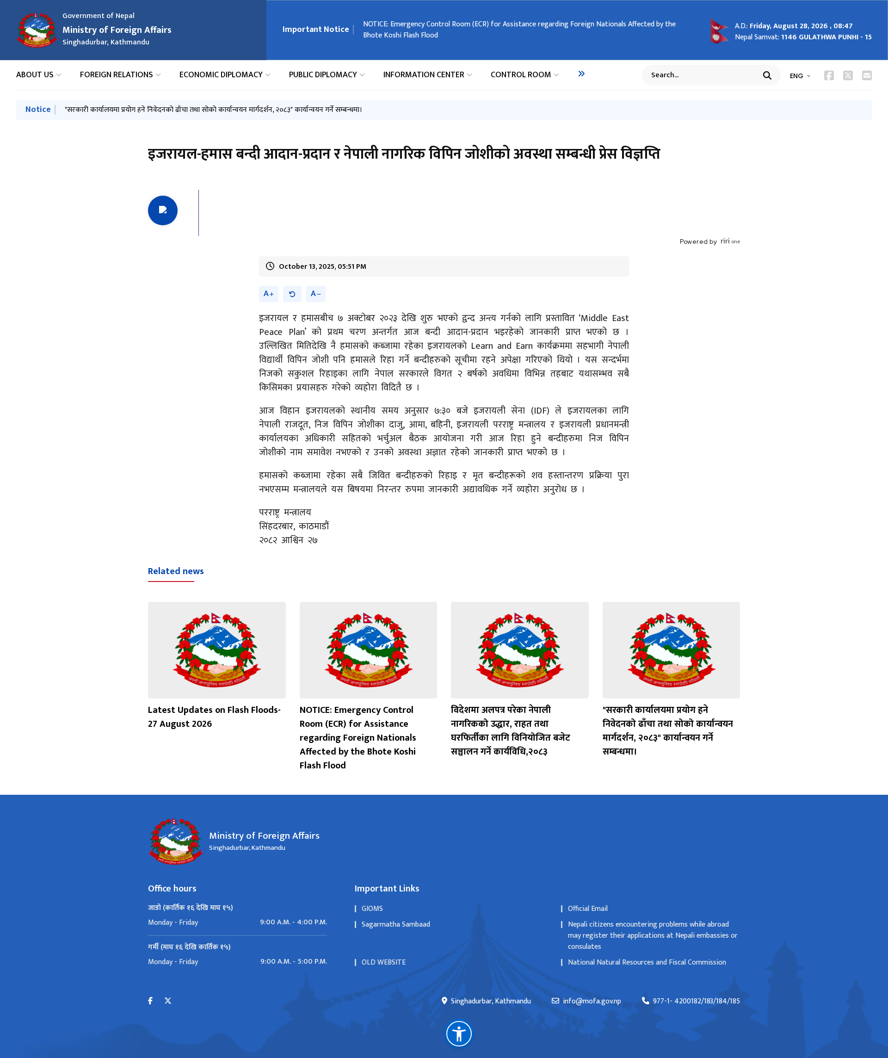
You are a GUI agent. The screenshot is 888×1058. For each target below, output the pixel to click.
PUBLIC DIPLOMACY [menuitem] (323, 75)
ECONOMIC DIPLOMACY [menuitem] (221, 75)
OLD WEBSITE (384, 962)
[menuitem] (581, 73)
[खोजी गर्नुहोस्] (767, 75)
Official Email (588, 909)
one (730, 241)
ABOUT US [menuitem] (35, 75)
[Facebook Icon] (829, 75)
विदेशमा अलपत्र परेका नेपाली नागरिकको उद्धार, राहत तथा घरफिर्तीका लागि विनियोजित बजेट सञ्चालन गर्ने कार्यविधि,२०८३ (523, 24)
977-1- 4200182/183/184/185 (696, 1001)
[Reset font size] (292, 294)
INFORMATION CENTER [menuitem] (423, 75)
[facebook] (150, 1001)
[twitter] (168, 1001)
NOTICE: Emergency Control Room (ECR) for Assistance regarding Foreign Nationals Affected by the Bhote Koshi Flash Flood (358, 737)
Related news (176, 571)
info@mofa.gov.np (592, 1001)
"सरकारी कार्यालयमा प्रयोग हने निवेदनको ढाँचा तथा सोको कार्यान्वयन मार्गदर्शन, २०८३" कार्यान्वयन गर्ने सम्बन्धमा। (213, 110)
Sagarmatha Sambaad (396, 924)
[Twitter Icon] (848, 75)
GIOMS (372, 909)
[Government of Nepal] (37, 30)
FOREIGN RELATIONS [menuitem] (116, 75)
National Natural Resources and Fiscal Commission (647, 962)
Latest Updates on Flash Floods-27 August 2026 (214, 717)
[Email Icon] (867, 75)
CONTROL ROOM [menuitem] (521, 75)
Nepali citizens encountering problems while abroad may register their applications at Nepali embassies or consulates (653, 935)
